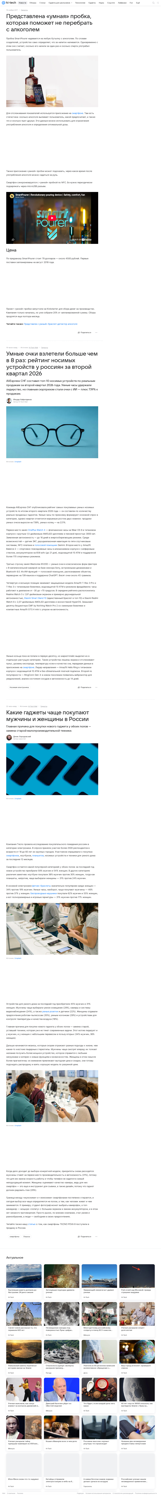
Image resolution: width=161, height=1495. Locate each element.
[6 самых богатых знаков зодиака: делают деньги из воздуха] (99, 1471)
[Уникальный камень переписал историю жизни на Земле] (24, 1357)
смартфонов (12, 855)
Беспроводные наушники (44, 893)
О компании (11, 1493)
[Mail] (3, 3)
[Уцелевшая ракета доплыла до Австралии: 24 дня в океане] (24, 1282)
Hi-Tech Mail (33, 347)
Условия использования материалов (98, 1493)
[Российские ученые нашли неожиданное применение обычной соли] (137, 1471)
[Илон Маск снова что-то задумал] (24, 1471)
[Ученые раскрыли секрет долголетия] (137, 1320)
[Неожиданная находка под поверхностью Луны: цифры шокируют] (61, 1320)
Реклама (20, 1493)
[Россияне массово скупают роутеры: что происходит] (99, 1433)
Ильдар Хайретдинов (22, 399)
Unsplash (17, 462)
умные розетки (50, 1011)
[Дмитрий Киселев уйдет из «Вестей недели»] (61, 1395)
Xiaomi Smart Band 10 (35, 598)
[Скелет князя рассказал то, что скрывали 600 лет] (24, 1320)
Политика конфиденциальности (146, 1493)
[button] (52, 82)
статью (32, 1224)
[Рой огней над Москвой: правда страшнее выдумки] (137, 1282)
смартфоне (77, 113)
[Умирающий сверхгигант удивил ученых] (99, 1282)
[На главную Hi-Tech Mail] (10, 3)
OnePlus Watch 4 (36, 530)
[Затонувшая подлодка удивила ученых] (61, 1282)
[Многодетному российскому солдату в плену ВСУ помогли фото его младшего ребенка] (99, 1320)
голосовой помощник (46, 545)
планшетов (38, 855)
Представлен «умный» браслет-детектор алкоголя (50, 324)
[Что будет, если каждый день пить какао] (99, 1395)
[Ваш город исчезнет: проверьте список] (137, 1357)
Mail (3, 1493)
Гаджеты (24, 10)
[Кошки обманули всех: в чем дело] (61, 1433)
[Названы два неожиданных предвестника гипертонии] (137, 1433)
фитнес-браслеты (41, 886)
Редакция (80, 1493)
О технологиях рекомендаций (123, 1493)
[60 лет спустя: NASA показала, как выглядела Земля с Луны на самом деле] (137, 1395)
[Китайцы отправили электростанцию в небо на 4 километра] (61, 1471)
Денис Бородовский (22, 737)
